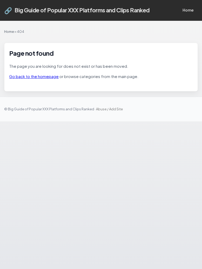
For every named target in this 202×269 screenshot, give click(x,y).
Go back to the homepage (34, 76)
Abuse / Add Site (109, 109)
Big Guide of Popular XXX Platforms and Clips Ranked (76, 10)
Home (188, 10)
